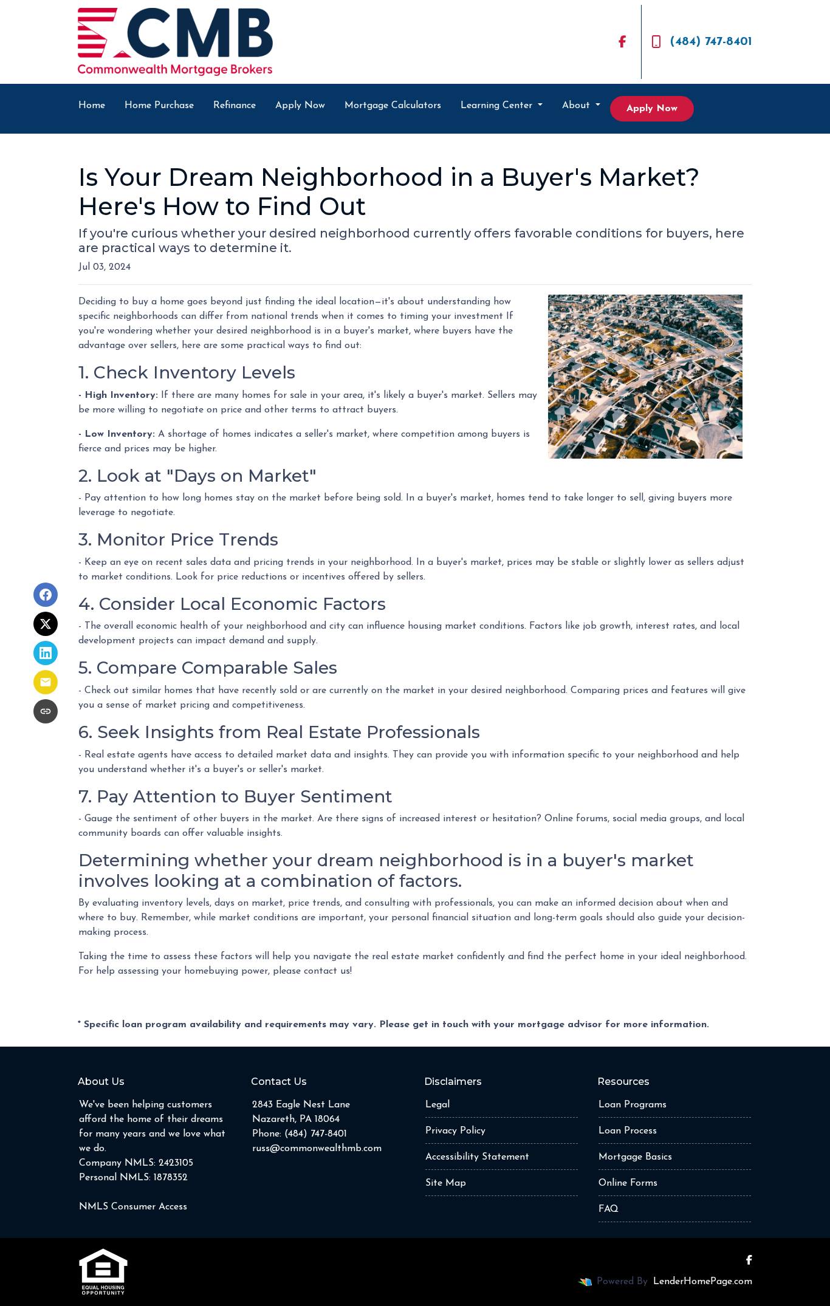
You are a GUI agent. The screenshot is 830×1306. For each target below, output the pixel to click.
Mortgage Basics (635, 1157)
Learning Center (498, 106)
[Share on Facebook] (45, 595)
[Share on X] (45, 624)
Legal (437, 1105)
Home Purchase (159, 106)
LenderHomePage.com (702, 1282)
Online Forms (627, 1183)
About (577, 106)
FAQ (608, 1209)
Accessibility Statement (477, 1157)
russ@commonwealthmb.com (317, 1149)
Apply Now (300, 106)
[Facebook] (622, 42)
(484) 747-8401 (711, 42)
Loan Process (627, 1131)
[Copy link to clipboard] (45, 711)
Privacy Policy (455, 1131)
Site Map (445, 1183)
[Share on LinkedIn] (45, 653)
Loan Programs (632, 1105)
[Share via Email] (45, 682)
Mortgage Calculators (393, 106)
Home (91, 106)
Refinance (234, 106)
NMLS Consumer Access (133, 1207)
